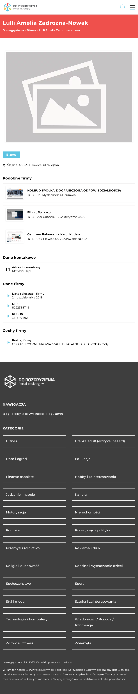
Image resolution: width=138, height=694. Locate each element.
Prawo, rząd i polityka (93, 530)
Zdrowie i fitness (19, 643)
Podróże (13, 530)
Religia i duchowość (22, 566)
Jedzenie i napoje (20, 495)
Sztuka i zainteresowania (95, 602)
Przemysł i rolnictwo (23, 548)
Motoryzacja (16, 512)
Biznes (11, 154)
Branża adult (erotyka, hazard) (100, 441)
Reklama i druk (87, 548)
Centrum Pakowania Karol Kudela (53, 234)
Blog (6, 413)
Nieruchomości (87, 512)
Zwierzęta (83, 643)
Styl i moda (15, 602)
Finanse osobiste (20, 477)
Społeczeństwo (18, 584)
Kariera (81, 495)
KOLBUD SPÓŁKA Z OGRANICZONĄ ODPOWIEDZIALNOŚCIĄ (74, 190)
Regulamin (54, 413)
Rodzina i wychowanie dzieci (99, 566)
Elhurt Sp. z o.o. (39, 212)
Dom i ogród (16, 459)
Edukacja (82, 459)
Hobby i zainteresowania (95, 477)
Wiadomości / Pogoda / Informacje (94, 622)
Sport (79, 584)
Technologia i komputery (26, 619)
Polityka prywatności (28, 413)
